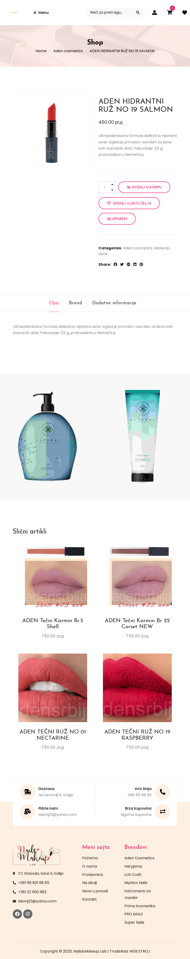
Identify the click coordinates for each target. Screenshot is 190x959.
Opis (54, 303)
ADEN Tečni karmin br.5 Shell (52, 624)
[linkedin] (135, 264)
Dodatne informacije (114, 303)
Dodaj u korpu (147, 187)
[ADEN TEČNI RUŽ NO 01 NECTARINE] (53, 688)
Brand (75, 303)
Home (41, 51)
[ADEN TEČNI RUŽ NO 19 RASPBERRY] (137, 688)
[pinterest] (141, 264)
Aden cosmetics (68, 51)
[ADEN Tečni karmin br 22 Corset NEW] (137, 576)
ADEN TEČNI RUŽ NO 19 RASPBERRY (137, 735)
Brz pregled (65, 550)
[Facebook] (17, 914)
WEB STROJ (139, 951)
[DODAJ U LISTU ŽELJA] (48, 550)
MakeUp (161, 248)
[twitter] (122, 264)
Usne (103, 253)
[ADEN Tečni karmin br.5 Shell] (53, 576)
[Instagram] (27, 914)
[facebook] (115, 264)
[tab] (54, 303)
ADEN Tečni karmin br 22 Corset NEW (137, 624)
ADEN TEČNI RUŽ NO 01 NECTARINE (52, 735)
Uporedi (119, 218)
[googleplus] (128, 264)
